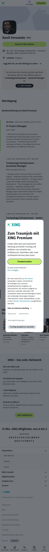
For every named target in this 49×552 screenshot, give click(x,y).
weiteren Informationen (22, 301)
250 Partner (28, 279)
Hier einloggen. (13, 270)
